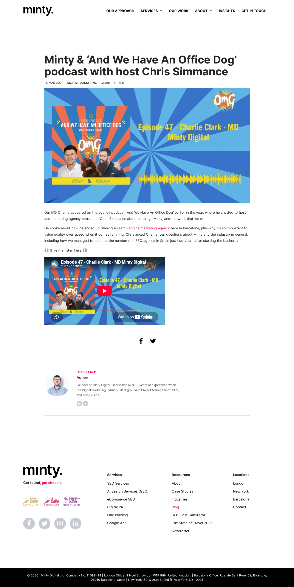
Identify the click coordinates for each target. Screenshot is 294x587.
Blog (175, 507)
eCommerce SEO (121, 499)
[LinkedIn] (75, 523)
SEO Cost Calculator (188, 515)
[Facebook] (29, 523)
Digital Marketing (82, 83)
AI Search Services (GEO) (128, 491)
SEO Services (118, 483)
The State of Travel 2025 (192, 523)
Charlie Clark (112, 83)
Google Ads (116, 523)
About (201, 11)
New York (241, 491)
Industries (179, 499)
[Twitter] (44, 523)
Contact (239, 507)
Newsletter (180, 531)
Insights (227, 11)
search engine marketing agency (143, 228)
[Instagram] (60, 523)
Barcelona (241, 499)
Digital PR (115, 507)
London (239, 483)
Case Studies (182, 491)
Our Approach (120, 11)
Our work (179, 11)
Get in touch (253, 11)
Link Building (117, 515)
